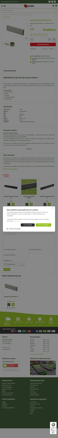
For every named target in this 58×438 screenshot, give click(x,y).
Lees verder (17, 221)
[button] (13, 228)
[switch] (53, 432)
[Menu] (56, 423)
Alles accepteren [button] (43, 225)
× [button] (52, 208)
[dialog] (29, 219)
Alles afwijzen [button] (27, 225)
